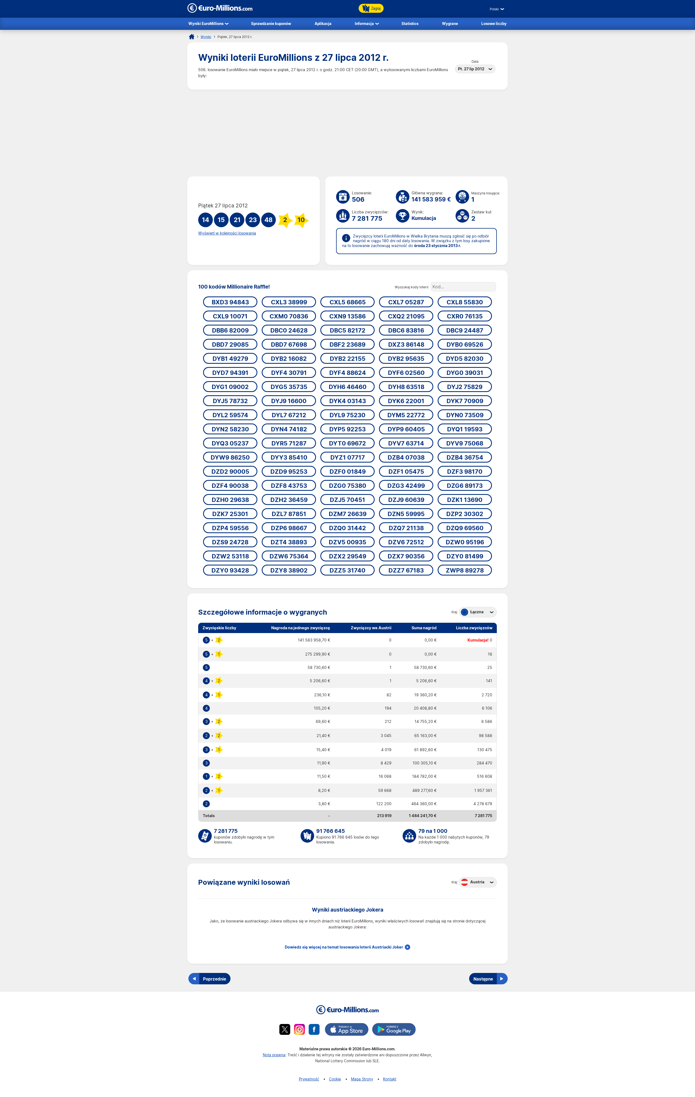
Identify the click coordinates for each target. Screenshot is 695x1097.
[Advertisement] (347, 133)
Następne (483, 979)
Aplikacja (323, 23)
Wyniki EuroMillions (205, 23)
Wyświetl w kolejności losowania (227, 233)
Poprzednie (214, 979)
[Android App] (394, 1030)
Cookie (335, 1079)
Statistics (410, 23)
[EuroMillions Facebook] (314, 1030)
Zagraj (375, 8)
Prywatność (309, 1079)
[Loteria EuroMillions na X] (285, 1030)
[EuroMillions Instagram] (299, 1030)
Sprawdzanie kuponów (271, 23)
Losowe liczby (494, 23)
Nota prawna (274, 1054)
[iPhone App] (347, 1030)
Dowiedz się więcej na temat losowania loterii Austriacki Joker (344, 947)
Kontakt (389, 1079)
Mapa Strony (362, 1079)
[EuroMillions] (219, 11)
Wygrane (450, 23)
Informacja (364, 23)
